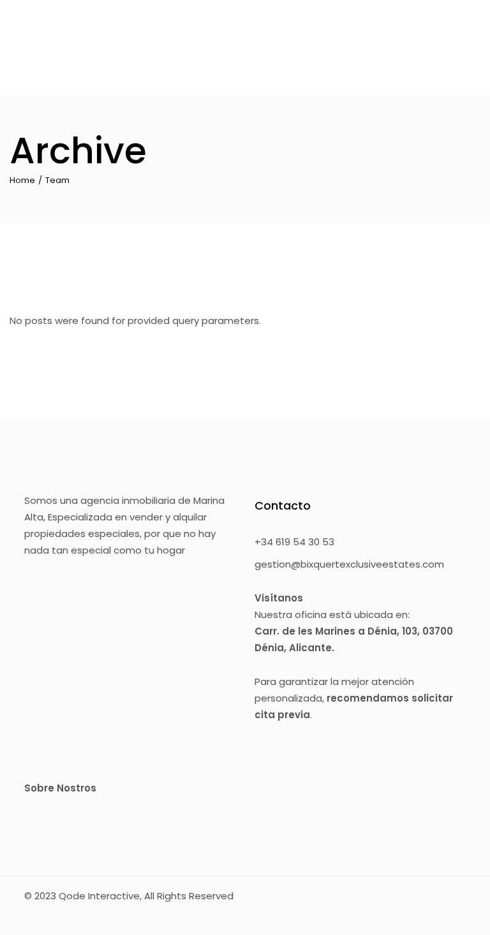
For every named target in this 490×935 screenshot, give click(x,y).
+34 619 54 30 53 (294, 541)
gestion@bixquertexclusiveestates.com (349, 564)
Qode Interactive (99, 895)
